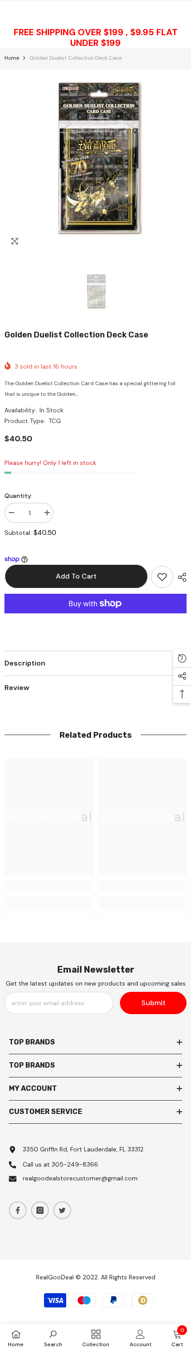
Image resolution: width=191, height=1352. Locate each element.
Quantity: (18, 496)
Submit (153, 1002)
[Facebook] (18, 1210)
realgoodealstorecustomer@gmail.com (80, 1178)
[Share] (180, 577)
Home (11, 58)
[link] (49, 885)
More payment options (95, 618)
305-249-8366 (75, 1164)
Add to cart (75, 576)
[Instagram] (40, 1210)
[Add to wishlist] (162, 577)
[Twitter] (62, 1210)
